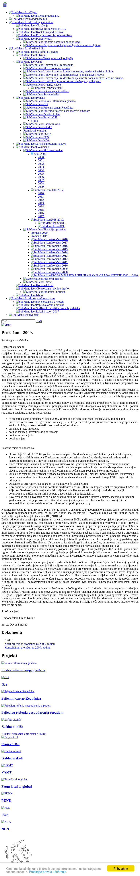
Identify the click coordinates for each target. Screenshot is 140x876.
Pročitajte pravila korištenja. (48, 871)
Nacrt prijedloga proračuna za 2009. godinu (30, 643)
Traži (39, 321)
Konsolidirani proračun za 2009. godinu (27, 647)
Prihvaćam (120, 868)
